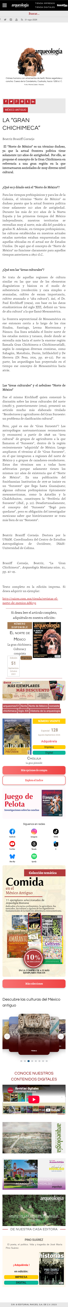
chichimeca (10, 710)
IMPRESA (21, 1277)
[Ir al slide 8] (47, 1061)
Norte (24, 706)
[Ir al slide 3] (29, 1061)
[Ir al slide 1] (21, 1061)
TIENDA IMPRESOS (45, 3)
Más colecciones (34, 984)
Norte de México (38, 706)
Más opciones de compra (34, 770)
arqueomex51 (11, 706)
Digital (49, 752)
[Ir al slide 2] (25, 1061)
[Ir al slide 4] (32, 1061)
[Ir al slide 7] (43, 1061)
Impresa (26, 657)
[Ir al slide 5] (36, 1061)
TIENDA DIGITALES (45, 7)
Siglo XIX (23, 710)
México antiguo (15, 109)
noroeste (54, 706)
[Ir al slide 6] (39, 1061)
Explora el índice (34, 780)
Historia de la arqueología (45, 710)
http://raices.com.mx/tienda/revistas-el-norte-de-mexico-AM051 (30, 600)
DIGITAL (21, 1282)
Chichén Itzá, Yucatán (34, 1147)
